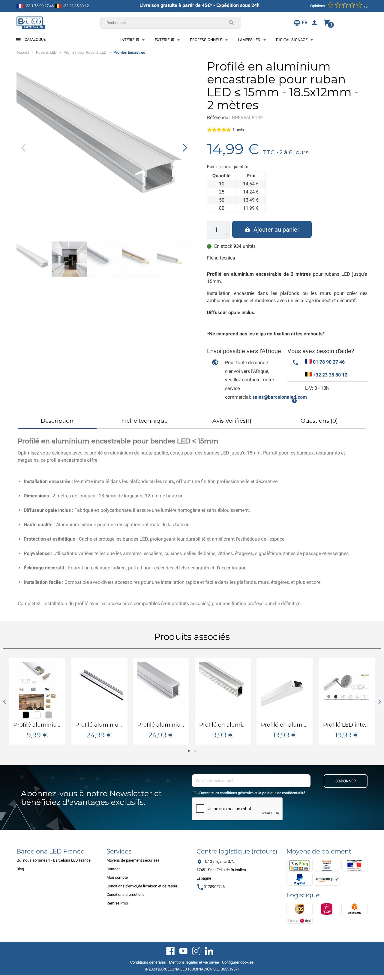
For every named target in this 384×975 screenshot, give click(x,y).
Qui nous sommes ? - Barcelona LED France (53, 860)
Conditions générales (148, 962)
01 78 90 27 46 (329, 362)
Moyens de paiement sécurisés (133, 860)
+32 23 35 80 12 (75, 6)
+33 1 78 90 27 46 (38, 6)
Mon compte (117, 877)
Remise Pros (117, 903)
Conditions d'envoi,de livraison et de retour (141, 886)
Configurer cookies (238, 962)
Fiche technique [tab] (145, 420)
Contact (113, 869)
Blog (20, 869)
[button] (185, 147)
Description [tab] (57, 420)
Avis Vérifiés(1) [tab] (231, 420)
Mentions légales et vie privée (194, 962)
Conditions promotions (125, 894)
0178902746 (210, 886)
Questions (319, 420)
